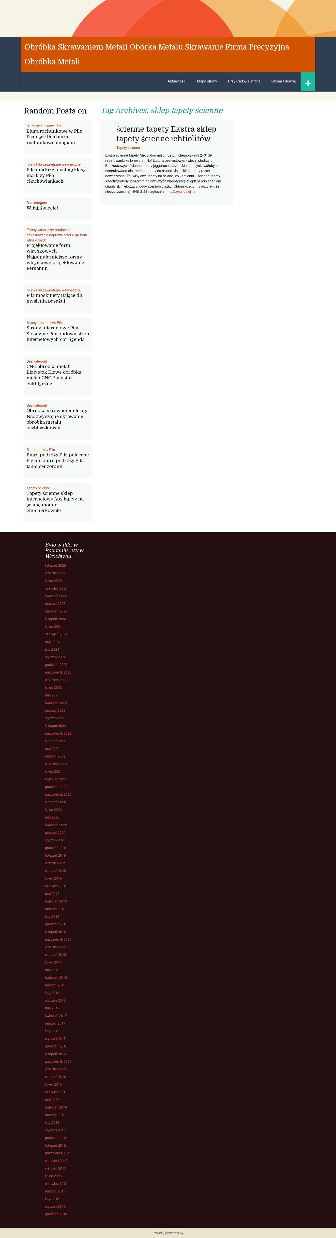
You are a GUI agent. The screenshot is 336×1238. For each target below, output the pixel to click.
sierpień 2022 (55, 740)
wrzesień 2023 (56, 679)
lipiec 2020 (53, 809)
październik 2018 (58, 939)
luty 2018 (52, 992)
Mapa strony (207, 80)
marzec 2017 (55, 1023)
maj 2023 (52, 694)
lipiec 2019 (53, 878)
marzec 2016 (55, 1114)
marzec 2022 (55, 756)
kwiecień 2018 (56, 977)
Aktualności (177, 80)
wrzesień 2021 (56, 763)
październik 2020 (58, 794)
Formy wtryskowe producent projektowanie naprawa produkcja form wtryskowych (57, 234)
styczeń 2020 (55, 839)
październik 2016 (58, 1061)
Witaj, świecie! (42, 208)
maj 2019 (52, 893)
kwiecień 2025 (56, 595)
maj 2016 (52, 1099)
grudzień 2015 (56, 1137)
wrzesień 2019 (56, 862)
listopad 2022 (55, 725)
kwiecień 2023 (56, 702)
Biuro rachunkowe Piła (44, 125)
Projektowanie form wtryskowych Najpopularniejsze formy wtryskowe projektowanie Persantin (55, 257)
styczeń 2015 (55, 1206)
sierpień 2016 (55, 1076)
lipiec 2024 (53, 626)
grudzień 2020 (56, 786)
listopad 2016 (55, 1053)
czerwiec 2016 (56, 1091)
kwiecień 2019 (56, 901)
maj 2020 (52, 817)
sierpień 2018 (55, 954)
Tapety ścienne (128, 147)
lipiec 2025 (53, 580)
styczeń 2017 (55, 1038)
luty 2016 (52, 1122)
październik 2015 (58, 1152)
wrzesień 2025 (56, 572)
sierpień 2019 (55, 870)
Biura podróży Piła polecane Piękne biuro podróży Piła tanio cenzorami (58, 460)
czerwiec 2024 (56, 633)
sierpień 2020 (55, 801)
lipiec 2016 (53, 1084)
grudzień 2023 (56, 664)
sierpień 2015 (55, 1168)
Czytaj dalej (184, 191)
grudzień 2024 (56, 611)
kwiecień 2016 (56, 1107)
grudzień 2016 (56, 1046)
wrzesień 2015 (56, 1160)
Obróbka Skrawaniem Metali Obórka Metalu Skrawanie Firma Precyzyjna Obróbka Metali (156, 54)
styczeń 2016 (55, 1129)
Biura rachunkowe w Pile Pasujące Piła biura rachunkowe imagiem (54, 137)
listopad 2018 (55, 931)
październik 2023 (58, 672)
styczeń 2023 (55, 717)
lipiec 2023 (53, 687)
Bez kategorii (37, 202)
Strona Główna (283, 80)
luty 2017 (52, 1030)
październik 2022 (58, 733)
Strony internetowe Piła (45, 322)
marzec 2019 (55, 908)
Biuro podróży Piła (41, 449)
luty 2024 (52, 649)
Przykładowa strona (244, 80)
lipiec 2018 (53, 962)
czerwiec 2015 (56, 1183)
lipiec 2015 (53, 1175)
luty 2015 (52, 1198)
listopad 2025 (55, 565)
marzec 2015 (55, 1191)
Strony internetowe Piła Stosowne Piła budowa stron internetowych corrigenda (58, 333)
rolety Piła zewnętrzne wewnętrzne (54, 164)
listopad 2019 (55, 855)
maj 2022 (52, 748)
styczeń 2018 (55, 1000)
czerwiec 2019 (56, 885)
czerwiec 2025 (56, 588)
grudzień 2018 (56, 923)
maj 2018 (52, 969)
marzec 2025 (55, 603)
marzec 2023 (55, 710)
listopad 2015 (55, 1145)
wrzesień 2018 (56, 946)
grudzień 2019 (56, 847)
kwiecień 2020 (56, 824)
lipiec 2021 (53, 771)
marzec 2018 (55, 984)
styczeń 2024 (55, 656)
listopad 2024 (55, 618)
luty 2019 (52, 916)
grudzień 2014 (56, 1213)
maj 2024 (52, 641)
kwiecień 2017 (56, 1015)
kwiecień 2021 (56, 778)
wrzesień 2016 (56, 1068)
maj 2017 (52, 1007)
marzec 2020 (55, 832)
